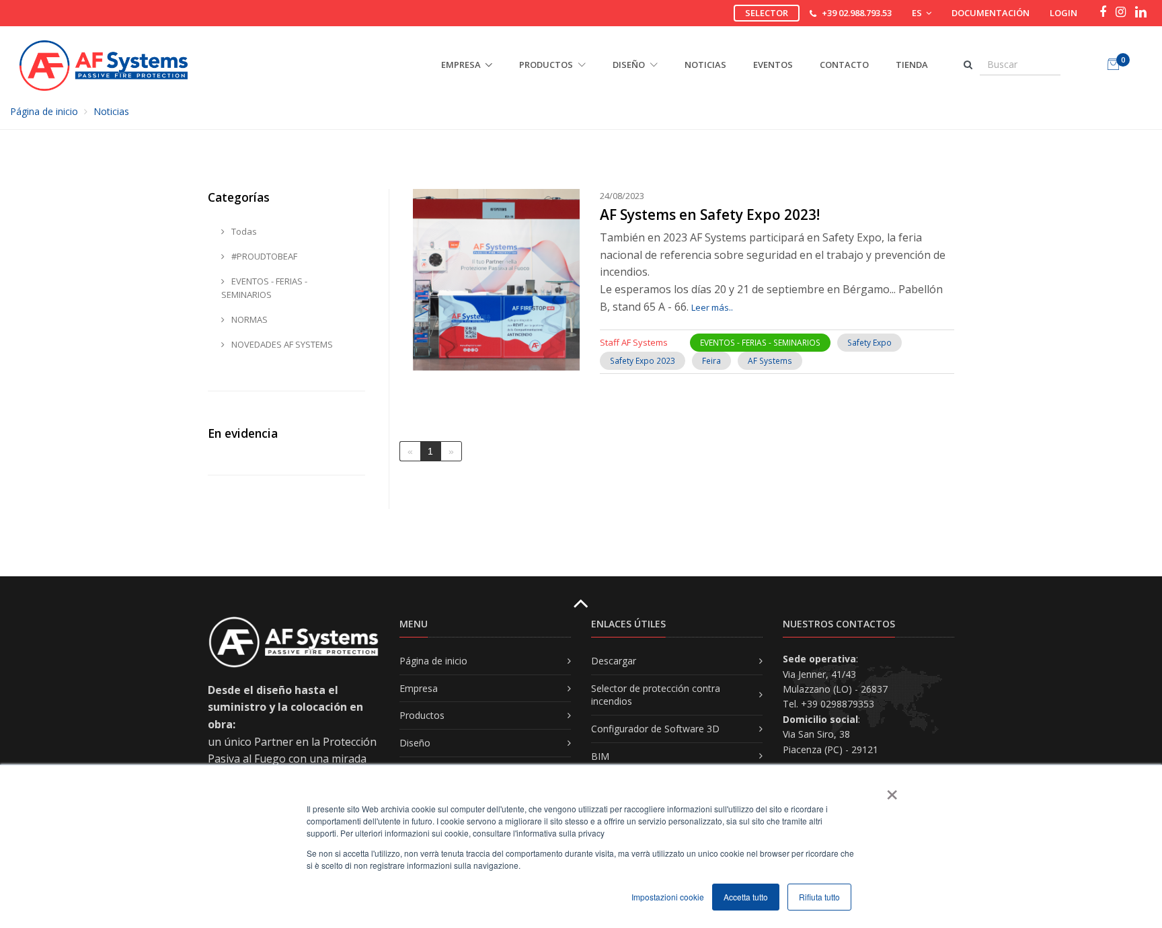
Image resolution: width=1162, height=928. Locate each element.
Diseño (414, 742)
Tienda (912, 65)
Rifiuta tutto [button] (819, 896)
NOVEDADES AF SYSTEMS (281, 344)
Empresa (418, 688)
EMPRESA (461, 65)
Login (1063, 13)
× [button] (891, 790)
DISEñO (630, 65)
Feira (711, 360)
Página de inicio (44, 111)
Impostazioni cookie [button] (667, 896)
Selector (766, 13)
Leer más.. (712, 307)
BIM (600, 756)
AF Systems (770, 360)
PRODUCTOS (547, 65)
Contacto (844, 65)
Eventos (773, 65)
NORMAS (248, 319)
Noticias (705, 65)
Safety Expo (869, 342)
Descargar (613, 660)
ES (918, 13)
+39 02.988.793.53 (857, 13)
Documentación (991, 13)
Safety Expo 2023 (642, 360)
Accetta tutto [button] (746, 896)
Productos (421, 715)
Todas (243, 231)
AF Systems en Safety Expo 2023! (710, 214)
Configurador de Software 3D (655, 728)
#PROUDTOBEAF (263, 256)
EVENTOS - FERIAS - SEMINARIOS (760, 342)
